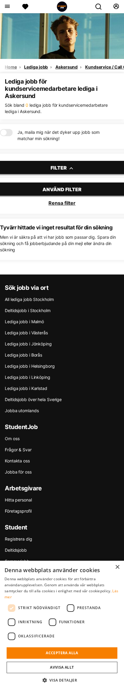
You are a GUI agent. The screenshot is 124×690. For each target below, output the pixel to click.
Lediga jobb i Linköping (27, 377)
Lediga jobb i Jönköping (28, 343)
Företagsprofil (18, 511)
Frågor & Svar (18, 449)
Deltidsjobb (16, 550)
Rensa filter (62, 203)
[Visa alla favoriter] (25, 6)
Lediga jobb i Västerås (26, 332)
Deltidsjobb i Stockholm (28, 310)
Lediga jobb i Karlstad (26, 388)
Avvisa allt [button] (62, 667)
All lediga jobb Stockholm (29, 299)
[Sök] (101, 6)
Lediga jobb (36, 66)
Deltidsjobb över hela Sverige (33, 399)
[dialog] (62, 625)
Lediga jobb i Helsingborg (30, 366)
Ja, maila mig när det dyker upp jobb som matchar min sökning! (58, 135)
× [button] (117, 567)
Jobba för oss (18, 471)
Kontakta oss (17, 460)
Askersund (66, 66)
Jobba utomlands (22, 410)
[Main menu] (7, 6)
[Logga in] (116, 6)
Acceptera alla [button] (62, 652)
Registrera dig (18, 538)
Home (11, 66)
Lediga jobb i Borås (23, 354)
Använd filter (62, 189)
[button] (62, 680)
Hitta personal (18, 499)
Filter (59, 168)
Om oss (12, 438)
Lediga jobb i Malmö (24, 321)
